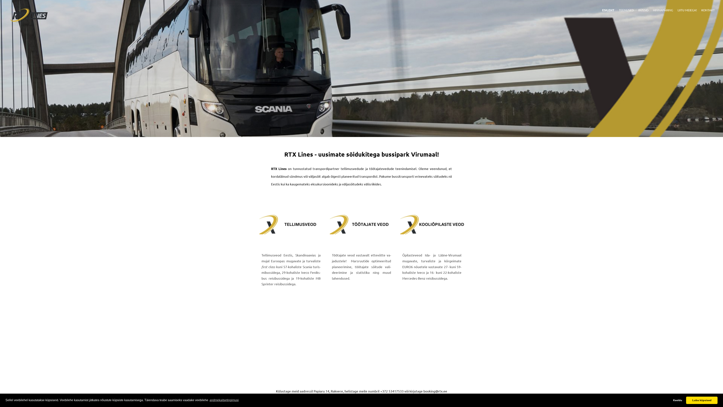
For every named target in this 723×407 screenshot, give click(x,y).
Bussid (643, 10)
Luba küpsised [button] (702, 400)
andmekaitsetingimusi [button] (224, 400)
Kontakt (708, 10)
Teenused (626, 10)
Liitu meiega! (687, 10)
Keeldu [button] (677, 400)
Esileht (608, 10)
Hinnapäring (663, 10)
